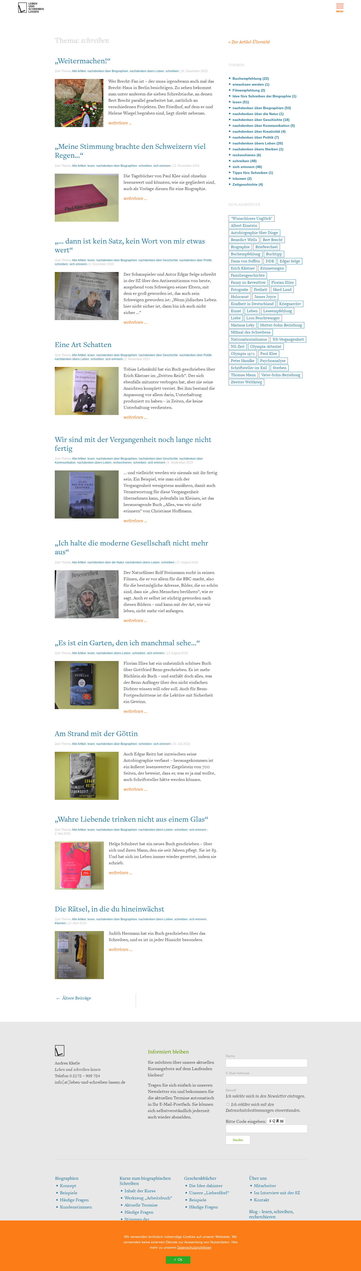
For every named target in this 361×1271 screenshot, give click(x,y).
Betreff (265, 1093)
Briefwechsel (266, 247)
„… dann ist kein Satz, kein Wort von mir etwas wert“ (130, 245)
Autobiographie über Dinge (254, 232)
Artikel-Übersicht (249, 42)
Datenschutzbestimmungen (250, 1110)
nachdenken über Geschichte (158, 260)
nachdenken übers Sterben (255, 149)
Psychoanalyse (273, 360)
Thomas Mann (243, 375)
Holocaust (240, 296)
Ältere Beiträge (73, 998)
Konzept (68, 1185)
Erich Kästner (243, 268)
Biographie (240, 247)
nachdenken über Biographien (107, 71)
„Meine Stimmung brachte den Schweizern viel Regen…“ (130, 150)
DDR (270, 261)
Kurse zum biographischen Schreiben (145, 1180)
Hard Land (282, 289)
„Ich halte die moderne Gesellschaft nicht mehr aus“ (131, 547)
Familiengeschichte (248, 275)
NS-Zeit (238, 346)
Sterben (279, 368)
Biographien (66, 1178)
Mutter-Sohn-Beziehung (281, 325)
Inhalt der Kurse (140, 1191)
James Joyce (265, 296)
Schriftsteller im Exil (249, 368)
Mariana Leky (242, 325)
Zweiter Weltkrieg (246, 382)
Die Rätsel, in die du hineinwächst (109, 909)
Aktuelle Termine (141, 1205)
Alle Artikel (79, 71)
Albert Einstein (244, 225)
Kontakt (261, 1200)
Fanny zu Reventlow (248, 282)
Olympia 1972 (243, 353)
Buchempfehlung (247, 78)
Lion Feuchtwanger (263, 318)
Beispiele (68, 1193)
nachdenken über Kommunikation (261, 126)
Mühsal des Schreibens (251, 332)
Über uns (258, 1178)
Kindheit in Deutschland (252, 304)
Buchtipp (274, 254)
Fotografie (239, 289)
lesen (91, 166)
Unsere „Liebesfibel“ (209, 1193)
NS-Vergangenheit (288, 339)
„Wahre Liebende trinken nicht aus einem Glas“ (131, 819)
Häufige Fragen (74, 1200)
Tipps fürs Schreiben (250, 173)
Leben (252, 311)
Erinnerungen (272, 268)
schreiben (172, 71)
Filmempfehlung (246, 90)
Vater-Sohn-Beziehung (280, 375)
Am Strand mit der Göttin (96, 733)
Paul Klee (268, 353)
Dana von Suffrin (245, 261)
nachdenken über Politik (195, 260)
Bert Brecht (273, 240)
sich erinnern (162, 166)
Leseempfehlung (277, 311)
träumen (60, 923)
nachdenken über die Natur (105, 562)
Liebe (236, 318)
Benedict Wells (244, 240)
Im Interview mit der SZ (277, 1193)
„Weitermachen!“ (83, 60)
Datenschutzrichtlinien (194, 1247)
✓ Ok (178, 1259)
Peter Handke (242, 360)
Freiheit (260, 289)
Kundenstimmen (76, 1207)
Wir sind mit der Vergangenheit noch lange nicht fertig (133, 443)
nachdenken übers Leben (147, 71)
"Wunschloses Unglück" (251, 218)
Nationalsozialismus (249, 339)
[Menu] (340, 7)
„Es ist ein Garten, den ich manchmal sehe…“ (127, 642)
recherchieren (122, 462)
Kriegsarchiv (290, 304)
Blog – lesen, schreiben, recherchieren (271, 1214)
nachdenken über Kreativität (256, 131)
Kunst (236, 311)
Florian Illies (282, 282)
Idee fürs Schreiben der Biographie (262, 96)
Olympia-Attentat (265, 346)
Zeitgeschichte (245, 184)
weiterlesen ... (120, 123)
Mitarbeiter (265, 1185)
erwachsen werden (248, 84)
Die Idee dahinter (205, 1185)
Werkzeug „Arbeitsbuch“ (148, 1198)
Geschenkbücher (200, 1178)
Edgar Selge (290, 261)
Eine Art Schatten (83, 344)
